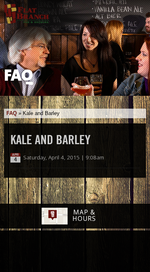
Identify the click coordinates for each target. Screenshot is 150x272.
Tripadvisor (66, 251)
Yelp (95, 251)
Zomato (125, 251)
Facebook (23, 252)
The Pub (44, 252)
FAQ (11, 113)
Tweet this (126, 158)
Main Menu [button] (137, 11)
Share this (135, 158)
